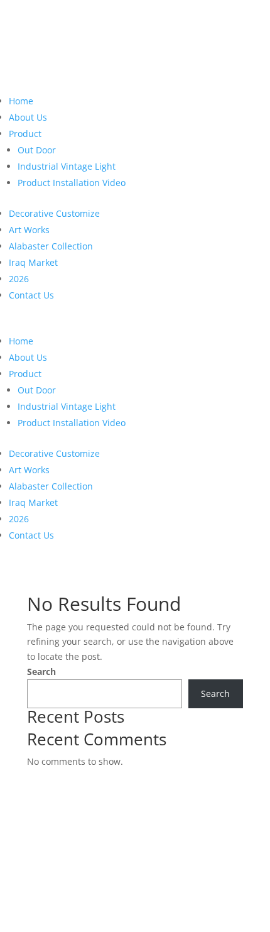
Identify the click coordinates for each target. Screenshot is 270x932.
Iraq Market (33, 262)
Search (41, 671)
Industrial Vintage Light (67, 166)
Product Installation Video (72, 183)
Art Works (29, 230)
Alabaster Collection (51, 246)
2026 (19, 279)
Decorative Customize (54, 213)
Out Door (37, 150)
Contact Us (31, 295)
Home (21, 101)
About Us (28, 117)
